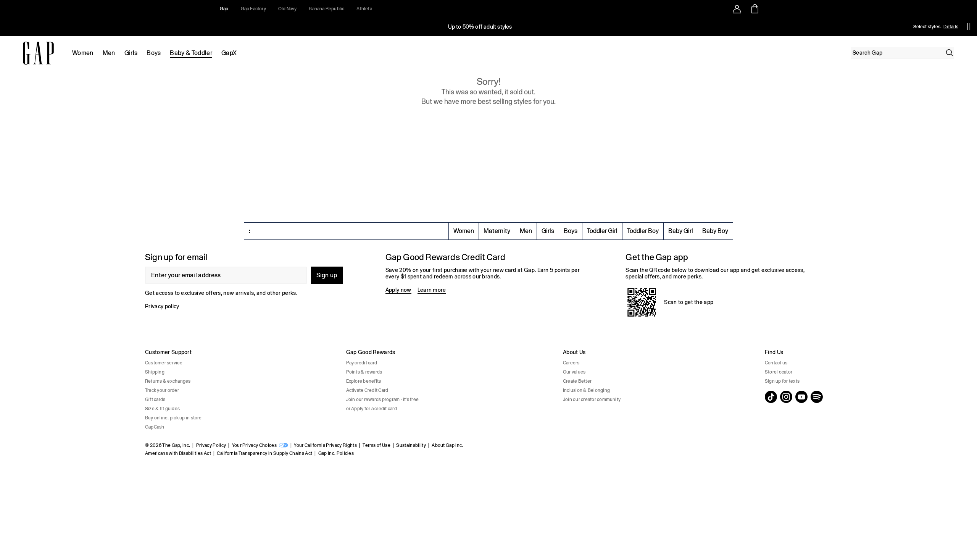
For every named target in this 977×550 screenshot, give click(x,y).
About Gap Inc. (447, 445)
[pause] (968, 27)
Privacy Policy (211, 445)
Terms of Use (376, 445)
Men (109, 53)
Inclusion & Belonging (586, 390)
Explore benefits (363, 381)
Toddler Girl (602, 231)
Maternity (497, 231)
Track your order (162, 390)
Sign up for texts (782, 381)
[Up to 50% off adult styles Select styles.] (480, 27)
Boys (154, 53)
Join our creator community (592, 399)
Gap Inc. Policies (336, 453)
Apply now (398, 290)
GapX (229, 53)
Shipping (154, 372)
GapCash (154, 427)
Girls (131, 53)
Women (83, 53)
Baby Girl (680, 231)
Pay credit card (361, 363)
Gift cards (155, 399)
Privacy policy (162, 306)
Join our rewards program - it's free (382, 399)
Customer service (163, 363)
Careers (571, 363)
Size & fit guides (162, 408)
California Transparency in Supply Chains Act (264, 453)
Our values (574, 372)
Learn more (432, 290)
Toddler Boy (643, 231)
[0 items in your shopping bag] (754, 9)
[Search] (949, 52)
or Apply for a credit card (371, 408)
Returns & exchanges (168, 381)
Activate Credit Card (367, 390)
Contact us (776, 363)
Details (950, 26)
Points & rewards (364, 372)
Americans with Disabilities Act (178, 453)
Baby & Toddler (191, 53)
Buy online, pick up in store (173, 418)
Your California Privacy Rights (325, 445)
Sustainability (411, 445)
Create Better (577, 381)
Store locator (778, 372)
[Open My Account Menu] (737, 9)
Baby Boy (715, 231)
